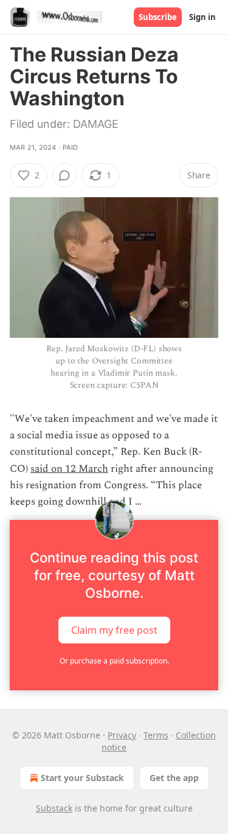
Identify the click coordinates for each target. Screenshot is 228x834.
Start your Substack (82, 777)
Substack (54, 808)
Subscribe (158, 17)
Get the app (174, 777)
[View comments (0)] (64, 175)
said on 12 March (69, 469)
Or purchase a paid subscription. (114, 661)
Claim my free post (114, 630)
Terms (155, 735)
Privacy (122, 735)
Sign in (202, 17)
